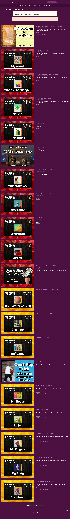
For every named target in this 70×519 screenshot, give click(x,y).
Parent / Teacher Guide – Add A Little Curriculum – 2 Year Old (51, 266)
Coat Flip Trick (40, 361)
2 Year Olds (38, 58)
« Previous (28, 505)
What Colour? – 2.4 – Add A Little (45, 170)
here (46, 19)
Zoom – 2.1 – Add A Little (43, 242)
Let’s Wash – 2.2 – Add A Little (44, 218)
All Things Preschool (36, 5)
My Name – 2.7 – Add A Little (44, 50)
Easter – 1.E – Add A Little (43, 409)
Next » (41, 505)
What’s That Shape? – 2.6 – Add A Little (47, 74)
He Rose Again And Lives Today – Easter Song (49, 26)
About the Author (25, 5)
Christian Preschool (39, 34)
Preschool (38, 369)
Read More (37, 32)
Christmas (46, 130)
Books (42, 5)
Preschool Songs (45, 34)
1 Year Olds (38, 345)
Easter (42, 34)
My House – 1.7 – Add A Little (44, 385)
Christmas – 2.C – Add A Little (44, 122)
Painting (48, 58)
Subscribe (30, 5)
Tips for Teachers (46, 369)
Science (46, 345)
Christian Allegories (47, 5)
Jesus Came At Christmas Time (45, 146)
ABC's (40, 58)
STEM (48, 345)
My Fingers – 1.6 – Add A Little (44, 433)
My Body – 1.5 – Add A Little (44, 457)
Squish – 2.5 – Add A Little (43, 98)
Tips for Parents (41, 369)
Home (20, 5)
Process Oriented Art (50, 106)
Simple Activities (47, 465)
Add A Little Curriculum (44, 58)
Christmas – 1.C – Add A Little (44, 481)
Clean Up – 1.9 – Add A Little (44, 313)
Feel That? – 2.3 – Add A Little (44, 194)
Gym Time (46, 106)
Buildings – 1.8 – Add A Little (44, 337)
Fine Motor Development (48, 441)
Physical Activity (51, 58)
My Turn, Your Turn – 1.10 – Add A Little (47, 289)
